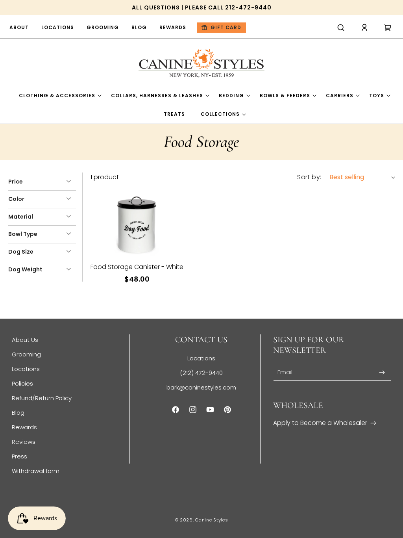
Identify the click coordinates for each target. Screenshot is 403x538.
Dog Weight (25, 269)
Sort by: (309, 177)
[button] (341, 27)
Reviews (23, 442)
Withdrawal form (35, 471)
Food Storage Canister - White (137, 267)
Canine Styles (211, 520)
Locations (26, 369)
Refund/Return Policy (42, 398)
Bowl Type (22, 234)
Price (15, 182)
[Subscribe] (382, 372)
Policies (22, 383)
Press (19, 456)
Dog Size (20, 252)
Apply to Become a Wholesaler (320, 422)
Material (20, 217)
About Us (25, 340)
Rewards (24, 427)
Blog (18, 412)
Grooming (26, 354)
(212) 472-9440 (201, 373)
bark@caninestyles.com (201, 387)
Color (16, 199)
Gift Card (226, 27)
